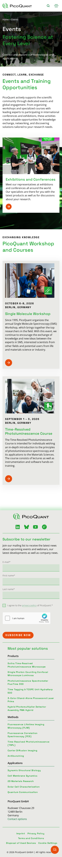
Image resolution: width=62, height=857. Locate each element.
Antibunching (16, 755)
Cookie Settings (47, 843)
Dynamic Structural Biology (24, 770)
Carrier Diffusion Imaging (22, 750)
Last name (9, 589)
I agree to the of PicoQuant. (30, 605)
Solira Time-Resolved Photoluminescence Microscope (27, 665)
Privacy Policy (36, 833)
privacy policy (29, 605)
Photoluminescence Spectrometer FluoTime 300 (28, 682)
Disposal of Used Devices (21, 843)
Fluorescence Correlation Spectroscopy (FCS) (23, 735)
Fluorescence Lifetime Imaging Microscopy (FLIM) (26, 726)
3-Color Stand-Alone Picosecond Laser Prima (31, 700)
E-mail (6, 561)
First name (9, 575)
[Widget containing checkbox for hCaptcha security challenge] (27, 618)
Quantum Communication (23, 792)
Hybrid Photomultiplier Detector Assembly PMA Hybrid (27, 708)
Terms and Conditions (31, 838)
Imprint (20, 833)
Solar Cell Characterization (24, 786)
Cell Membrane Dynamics (22, 775)
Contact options (17, 819)
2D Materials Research (21, 781)
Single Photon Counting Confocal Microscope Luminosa (28, 674)
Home (6, 19)
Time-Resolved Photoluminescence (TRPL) (28, 743)
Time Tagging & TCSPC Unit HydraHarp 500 (30, 691)
